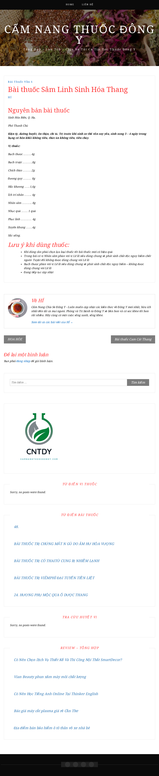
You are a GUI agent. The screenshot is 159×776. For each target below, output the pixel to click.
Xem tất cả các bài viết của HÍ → (52, 322)
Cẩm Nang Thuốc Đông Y (79, 34)
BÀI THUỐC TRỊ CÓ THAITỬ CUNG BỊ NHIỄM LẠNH (56, 561)
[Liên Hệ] (83, 764)
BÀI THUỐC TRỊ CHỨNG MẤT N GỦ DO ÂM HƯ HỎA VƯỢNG (64, 544)
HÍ (10, 97)
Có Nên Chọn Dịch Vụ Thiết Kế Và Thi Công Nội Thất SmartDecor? (68, 660)
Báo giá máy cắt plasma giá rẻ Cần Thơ (46, 711)
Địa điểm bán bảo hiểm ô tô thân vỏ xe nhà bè (52, 728)
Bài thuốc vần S (20, 81)
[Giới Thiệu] (75, 764)
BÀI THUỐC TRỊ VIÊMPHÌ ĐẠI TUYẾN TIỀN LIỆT (54, 578)
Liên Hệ (87, 4)
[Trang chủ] (67, 764)
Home (70, 4)
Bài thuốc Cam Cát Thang (133, 339)
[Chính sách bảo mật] (91, 764)
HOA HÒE (15, 339)
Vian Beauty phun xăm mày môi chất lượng (50, 677)
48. (16, 527)
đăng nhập (23, 361)
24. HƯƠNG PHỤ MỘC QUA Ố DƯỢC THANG (51, 595)
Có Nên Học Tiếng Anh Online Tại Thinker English (56, 694)
